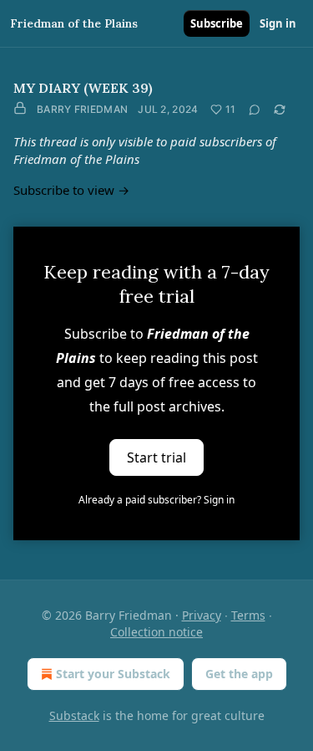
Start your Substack (113, 674)
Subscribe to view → (71, 189)
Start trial (156, 457)
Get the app (239, 674)
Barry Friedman (82, 109)
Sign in (278, 23)
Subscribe (216, 23)
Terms (248, 615)
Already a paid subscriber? (156, 500)
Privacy (201, 615)
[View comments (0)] (254, 110)
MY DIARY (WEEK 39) (83, 87)
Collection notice (156, 632)
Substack (74, 715)
